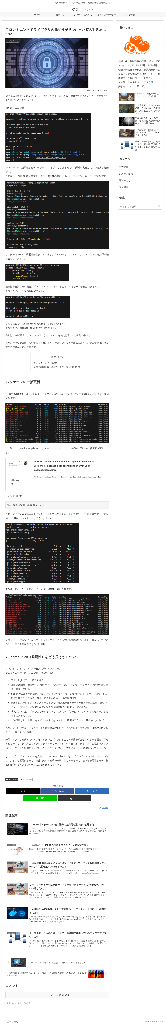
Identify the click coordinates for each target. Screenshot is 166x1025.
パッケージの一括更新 (46, 362)
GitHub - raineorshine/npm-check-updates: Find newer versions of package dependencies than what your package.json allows (64, 466)
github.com (15, 481)
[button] (74, 798)
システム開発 (13, 779)
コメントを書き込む (57, 994)
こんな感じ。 (151, 82)
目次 (53, 356)
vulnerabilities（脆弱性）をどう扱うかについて (58, 366)
